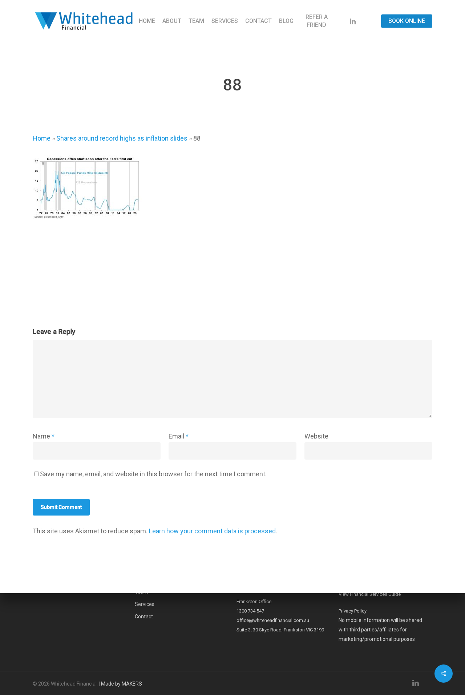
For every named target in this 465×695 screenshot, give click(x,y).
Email (179, 436)
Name (43, 436)
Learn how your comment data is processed (212, 531)
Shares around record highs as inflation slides (121, 138)
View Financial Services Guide (370, 594)
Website (316, 436)
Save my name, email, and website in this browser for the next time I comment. (153, 474)
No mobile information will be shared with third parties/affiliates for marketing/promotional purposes (380, 629)
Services (144, 604)
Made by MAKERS (121, 684)
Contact (144, 616)
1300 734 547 (250, 611)
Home (41, 138)
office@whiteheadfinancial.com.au (272, 620)
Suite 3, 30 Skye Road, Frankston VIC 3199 (280, 630)
